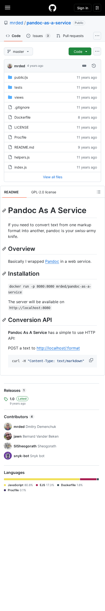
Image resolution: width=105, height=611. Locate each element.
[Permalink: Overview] (4, 248)
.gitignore (22, 107)
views (18, 97)
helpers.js (22, 157)
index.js (20, 167)
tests (18, 87)
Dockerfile (22, 117)
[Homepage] (52, 8)
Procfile (20, 137)
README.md (24, 147)
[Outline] (98, 192)
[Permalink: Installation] (4, 273)
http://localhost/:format (58, 348)
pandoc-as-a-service (49, 22)
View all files (52, 177)
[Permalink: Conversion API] (4, 319)
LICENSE (21, 127)
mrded (16, 22)
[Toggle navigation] (7, 7)
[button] (91, 360)
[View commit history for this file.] (94, 65)
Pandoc (52, 261)
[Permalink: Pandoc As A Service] (4, 210)
